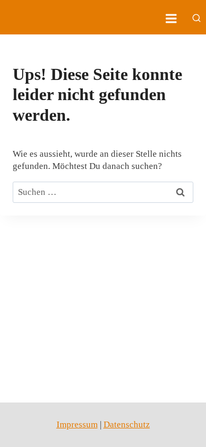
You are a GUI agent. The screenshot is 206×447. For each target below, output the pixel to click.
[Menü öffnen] (171, 18)
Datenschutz (127, 424)
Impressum (77, 424)
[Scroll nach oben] (179, 431)
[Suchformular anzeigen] (196, 18)
